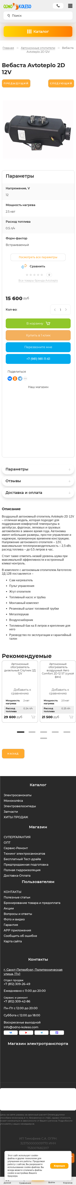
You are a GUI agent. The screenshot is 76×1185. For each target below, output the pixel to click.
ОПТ (7, 842)
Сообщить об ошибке (20, 936)
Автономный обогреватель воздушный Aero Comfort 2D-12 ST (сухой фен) (58, 670)
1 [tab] (20, 732)
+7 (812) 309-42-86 (17, 1001)
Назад (13, 753)
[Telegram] (20, 378)
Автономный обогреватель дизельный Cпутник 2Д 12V (20, 668)
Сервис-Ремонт (16, 848)
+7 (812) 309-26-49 (17, 984)
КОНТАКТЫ (12, 892)
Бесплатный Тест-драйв (22, 859)
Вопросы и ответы (18, 914)
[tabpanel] (20, 692)
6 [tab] (43, 738)
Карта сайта (13, 941)
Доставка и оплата (24, 492)
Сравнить (37, 266)
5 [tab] (66, 732)
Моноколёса (13, 800)
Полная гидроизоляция (22, 870)
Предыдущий (16, 83)
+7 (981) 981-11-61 (38, 359)
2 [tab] (32, 732)
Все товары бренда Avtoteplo (38, 280)
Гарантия (11, 925)
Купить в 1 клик (38, 335)
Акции (9, 908)
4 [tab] (55, 732)
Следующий (61, 83)
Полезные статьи (17, 897)
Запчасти (11, 811)
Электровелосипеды (20, 806)
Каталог (41, 31)
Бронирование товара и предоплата (32, 903)
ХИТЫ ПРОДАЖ (16, 817)
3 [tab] (43, 732)
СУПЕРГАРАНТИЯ (17, 837)
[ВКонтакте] (10, 378)
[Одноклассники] (15, 378)
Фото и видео (14, 919)
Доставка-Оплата (17, 875)
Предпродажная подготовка (26, 864)
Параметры (17, 469)
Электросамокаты (18, 795)
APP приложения (17, 930)
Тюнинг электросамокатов (24, 853)
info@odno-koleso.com (21, 1027)
